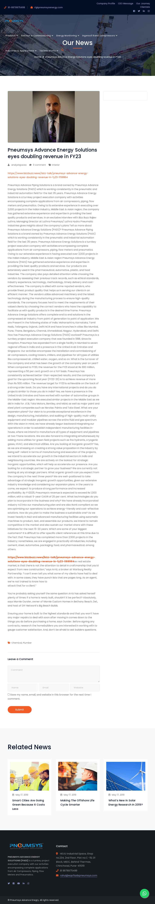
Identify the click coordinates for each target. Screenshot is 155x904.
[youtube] (18, 883)
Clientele (145, 6)
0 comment (39, 164)
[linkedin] (24, 883)
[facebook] (14, 883)
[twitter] (9, 883)
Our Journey (143, 3)
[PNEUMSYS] (14, 21)
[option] (29, 787)
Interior (56, 164)
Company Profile (106, 3)
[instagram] (28, 883)
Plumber (27, 642)
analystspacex (19, 164)
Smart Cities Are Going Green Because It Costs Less (28, 804)
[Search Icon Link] (62, 50)
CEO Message (125, 3)
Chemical (17, 642)
